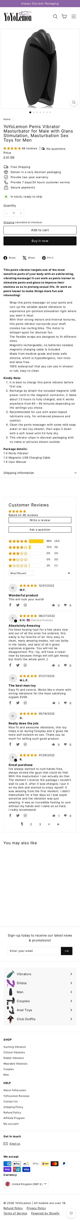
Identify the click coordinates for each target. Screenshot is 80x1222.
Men (6, 1074)
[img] (29, 585)
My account (11, 1123)
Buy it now (40, 241)
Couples (8, 1069)
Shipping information (18, 472)
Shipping (8, 222)
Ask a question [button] (40, 529)
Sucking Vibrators (14, 1046)
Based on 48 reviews (23, 515)
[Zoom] (74, 102)
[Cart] (64, 16)
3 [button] (40, 824)
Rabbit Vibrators (13, 1057)
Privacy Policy (36, 1208)
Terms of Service (15, 1213)
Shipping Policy (13, 1106)
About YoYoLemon (14, 1090)
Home (7, 119)
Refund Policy (12, 1112)
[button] (12, 148)
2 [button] (31, 824)
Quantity (9, 205)
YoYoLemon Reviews (16, 1095)
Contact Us (10, 1101)
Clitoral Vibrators (14, 1052)
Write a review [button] (40, 520)
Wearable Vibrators (15, 1063)
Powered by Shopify (45, 1213)
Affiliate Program (14, 1118)
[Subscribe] (66, 951)
